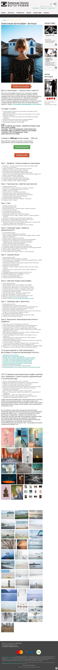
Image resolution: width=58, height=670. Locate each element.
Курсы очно (11, 12)
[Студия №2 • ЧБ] (51, 29)
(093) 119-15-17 (51, 8)
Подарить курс (21, 155)
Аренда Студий (37, 12)
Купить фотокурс (21, 147)
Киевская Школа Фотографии (8, 656)
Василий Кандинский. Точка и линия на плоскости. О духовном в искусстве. (21, 367)
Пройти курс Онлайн (21, 86)
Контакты (46, 12)
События (28, 12)
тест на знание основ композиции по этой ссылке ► (27, 104)
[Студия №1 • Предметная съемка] (51, 52)
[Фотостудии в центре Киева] (51, 89)
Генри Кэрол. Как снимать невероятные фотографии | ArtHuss (18, 359)
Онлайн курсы (20, 12)
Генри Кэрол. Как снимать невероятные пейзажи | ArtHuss (17, 360)
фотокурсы (9, 658)
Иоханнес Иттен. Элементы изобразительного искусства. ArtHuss (19, 357)
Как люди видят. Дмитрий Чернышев (12, 364)
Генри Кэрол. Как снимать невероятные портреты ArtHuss (17, 361)
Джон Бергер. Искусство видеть (11, 355)
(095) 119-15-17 (36, 8)
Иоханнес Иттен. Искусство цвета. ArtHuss (13, 356)
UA (51, 4)
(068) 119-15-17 (44, 8)
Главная (3, 12)
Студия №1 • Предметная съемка (48, 60)
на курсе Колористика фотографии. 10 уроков (22, 298)
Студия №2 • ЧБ (49, 35)
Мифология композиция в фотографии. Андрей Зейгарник (17, 363)
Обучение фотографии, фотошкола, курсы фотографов (14, 662)
